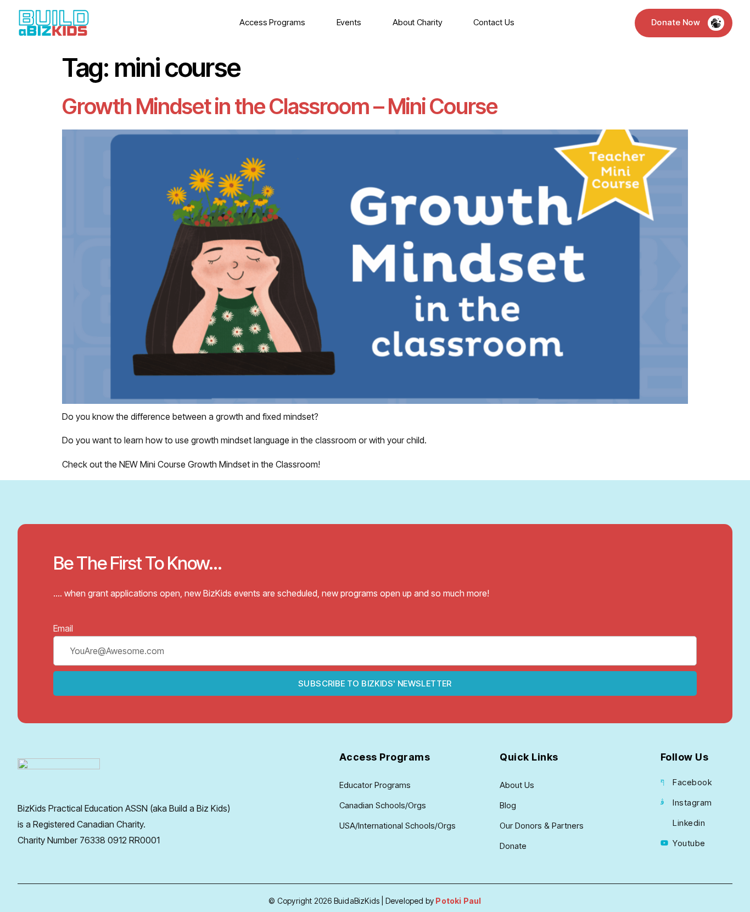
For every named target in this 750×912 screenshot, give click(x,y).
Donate (513, 846)
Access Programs (272, 22)
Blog (508, 805)
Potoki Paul (458, 900)
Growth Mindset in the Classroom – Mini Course (279, 106)
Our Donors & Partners (542, 825)
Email (63, 628)
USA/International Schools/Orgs (397, 825)
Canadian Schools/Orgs (382, 805)
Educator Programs (375, 785)
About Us (517, 785)
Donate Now (675, 22)
